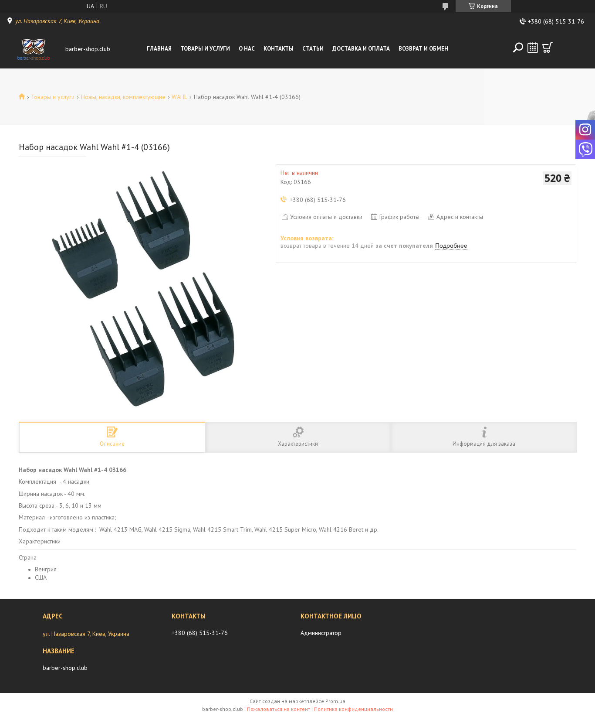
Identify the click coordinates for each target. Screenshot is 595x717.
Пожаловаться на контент (278, 709)
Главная (159, 48)
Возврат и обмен (423, 48)
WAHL (179, 96)
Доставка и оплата (361, 48)
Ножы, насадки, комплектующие (123, 96)
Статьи (313, 48)
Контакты (279, 48)
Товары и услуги (205, 48)
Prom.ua (335, 701)
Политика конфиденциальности (353, 709)
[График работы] (532, 47)
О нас (247, 48)
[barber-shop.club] (34, 49)
